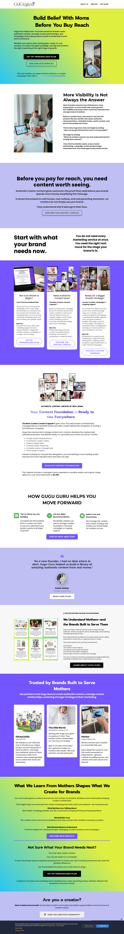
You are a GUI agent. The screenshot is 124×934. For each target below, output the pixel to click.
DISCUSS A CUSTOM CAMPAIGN (95, 352)
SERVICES (94, 4)
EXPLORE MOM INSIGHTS (62, 836)
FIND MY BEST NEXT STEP (62, 537)
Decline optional (89, 926)
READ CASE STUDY (62, 596)
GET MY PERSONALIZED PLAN (41, 57)
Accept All (102, 926)
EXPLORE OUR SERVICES (41, 63)
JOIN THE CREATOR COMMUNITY (64, 914)
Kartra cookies (60, 925)
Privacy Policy (18, 928)
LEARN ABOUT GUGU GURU (86, 665)
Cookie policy (51, 925)
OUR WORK (104, 4)
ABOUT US (84, 4)
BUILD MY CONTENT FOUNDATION (62, 465)
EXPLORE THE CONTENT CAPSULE (62, 213)
